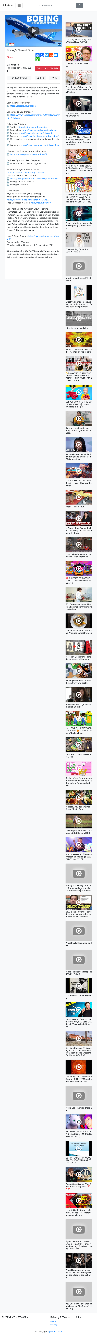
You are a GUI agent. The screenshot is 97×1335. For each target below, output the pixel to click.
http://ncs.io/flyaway (41, 202)
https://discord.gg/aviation (23, 106)
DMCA (53, 1321)
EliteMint (8, 5)
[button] (79, 5)
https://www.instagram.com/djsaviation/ (40, 145)
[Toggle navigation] (19, 5)
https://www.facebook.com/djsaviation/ (40, 136)
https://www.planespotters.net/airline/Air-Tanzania (34, 178)
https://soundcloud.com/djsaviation (39, 130)
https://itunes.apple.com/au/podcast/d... (29, 154)
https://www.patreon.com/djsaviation (36, 133)
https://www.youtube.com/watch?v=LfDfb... (28, 199)
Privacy (53, 1324)
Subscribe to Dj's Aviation (48, 68)
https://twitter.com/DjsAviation (32, 127)
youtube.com (55, 1331)
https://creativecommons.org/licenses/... (26, 172)
